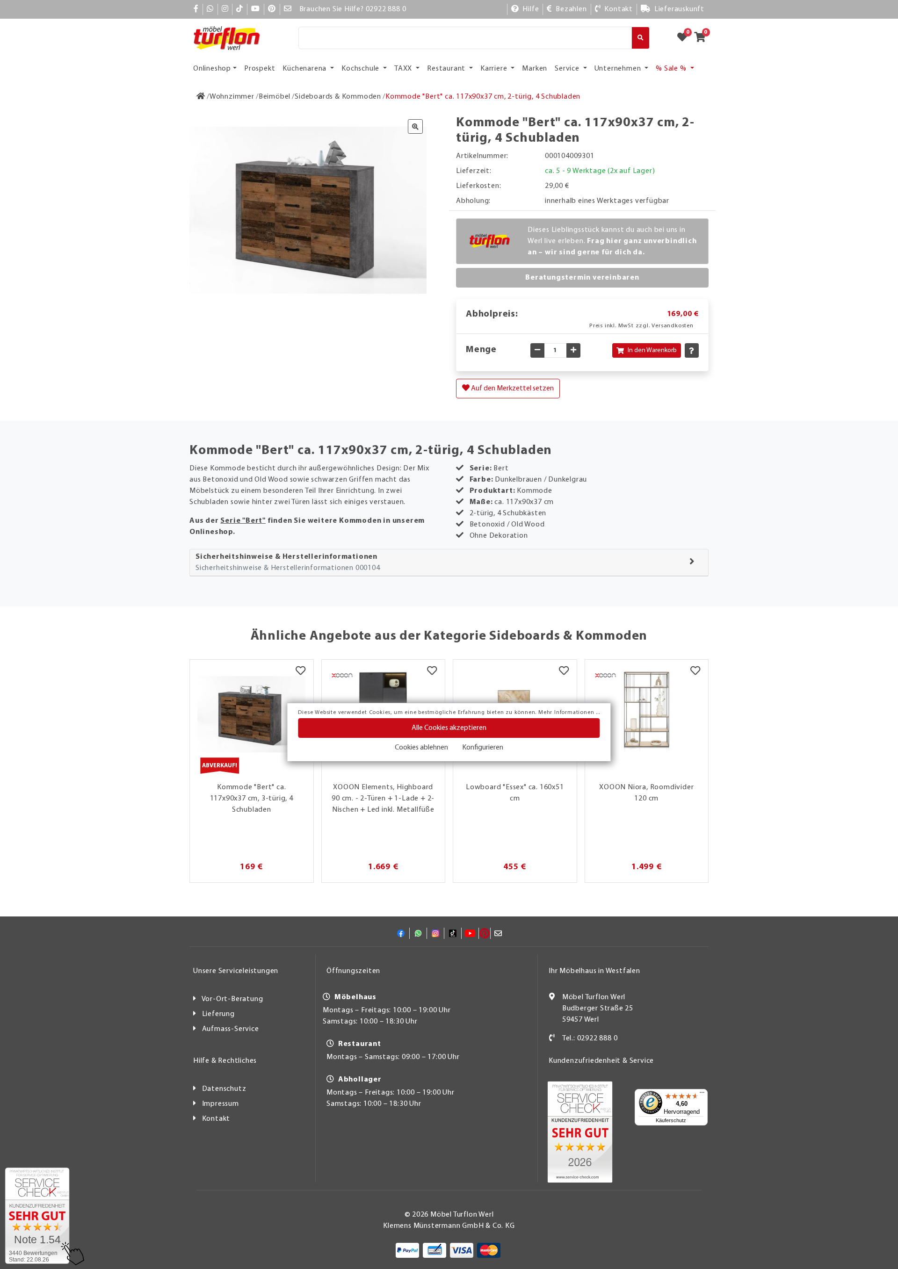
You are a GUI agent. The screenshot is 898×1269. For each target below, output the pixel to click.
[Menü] (702, 1094)
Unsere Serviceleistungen (235, 971)
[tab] (449, 562)
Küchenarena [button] (305, 68)
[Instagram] (225, 9)
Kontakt (216, 1119)
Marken (534, 68)
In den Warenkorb (652, 350)
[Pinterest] (272, 9)
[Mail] (288, 9)
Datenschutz (224, 1089)
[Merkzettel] (300, 671)
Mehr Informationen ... (569, 712)
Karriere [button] (494, 68)
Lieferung (218, 1014)
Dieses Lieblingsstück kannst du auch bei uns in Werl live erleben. (612, 241)
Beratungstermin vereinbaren (582, 277)
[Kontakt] (552, 1038)
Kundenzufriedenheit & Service (601, 1061)
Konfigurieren (482, 747)
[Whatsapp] (210, 9)
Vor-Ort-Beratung (232, 999)
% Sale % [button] (672, 68)
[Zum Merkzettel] (685, 38)
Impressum (220, 1104)
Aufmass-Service (230, 1029)
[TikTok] (239, 9)
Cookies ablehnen (421, 747)
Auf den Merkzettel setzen (512, 388)
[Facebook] (196, 9)
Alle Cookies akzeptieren (449, 728)
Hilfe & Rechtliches (225, 1061)
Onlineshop (212, 68)
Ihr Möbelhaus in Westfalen (594, 971)
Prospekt (259, 68)
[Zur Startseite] (200, 96)
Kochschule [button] (361, 68)
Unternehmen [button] (618, 68)
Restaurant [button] (447, 68)
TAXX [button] (404, 68)
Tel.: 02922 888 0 (590, 1038)
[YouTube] (255, 9)
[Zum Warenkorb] (703, 38)
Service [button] (568, 68)
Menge (481, 349)
